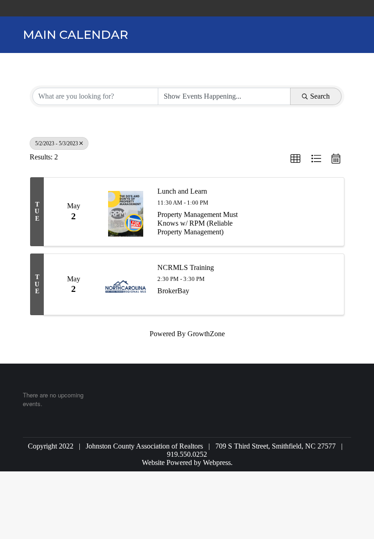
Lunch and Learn (182, 191)
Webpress (217, 462)
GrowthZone (206, 334)
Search (320, 96)
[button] (295, 159)
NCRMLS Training (185, 267)
